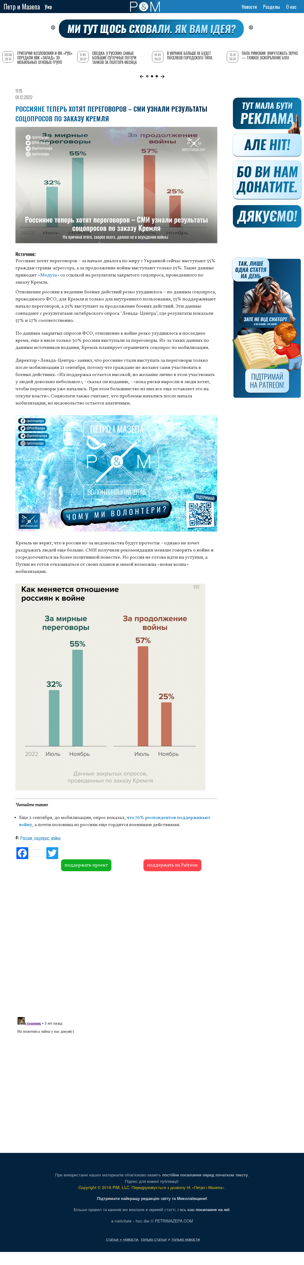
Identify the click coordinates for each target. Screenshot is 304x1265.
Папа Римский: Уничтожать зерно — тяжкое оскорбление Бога (270, 55)
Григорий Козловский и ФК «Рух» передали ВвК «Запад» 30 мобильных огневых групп (44, 57)
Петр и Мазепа (22, 6)
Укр (48, 6)
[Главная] (145, 7)
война (56, 838)
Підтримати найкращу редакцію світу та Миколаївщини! (152, 1198)
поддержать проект (86, 865)
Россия (26, 838)
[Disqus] (116, 943)
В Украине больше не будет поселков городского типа (189, 55)
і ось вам (203, 1209)
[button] (141, 76)
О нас (291, 6)
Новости (249, 6)
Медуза (48, 275)
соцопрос (41, 838)
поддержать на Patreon (172, 865)
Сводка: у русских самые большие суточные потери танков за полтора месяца (114, 57)
